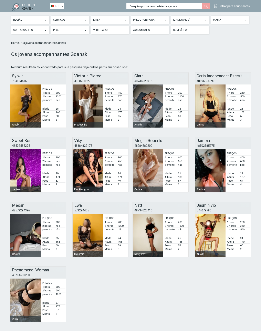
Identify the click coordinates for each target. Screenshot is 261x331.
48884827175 (83, 146)
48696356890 (206, 81)
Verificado (100, 29)
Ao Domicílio (141, 29)
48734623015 (143, 81)
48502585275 (83, 81)
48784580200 (143, 146)
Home (15, 42)
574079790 (204, 210)
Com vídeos (180, 29)
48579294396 (21, 210)
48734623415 (143, 210)
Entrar (234, 6)
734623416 (19, 81)
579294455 (81, 210)
